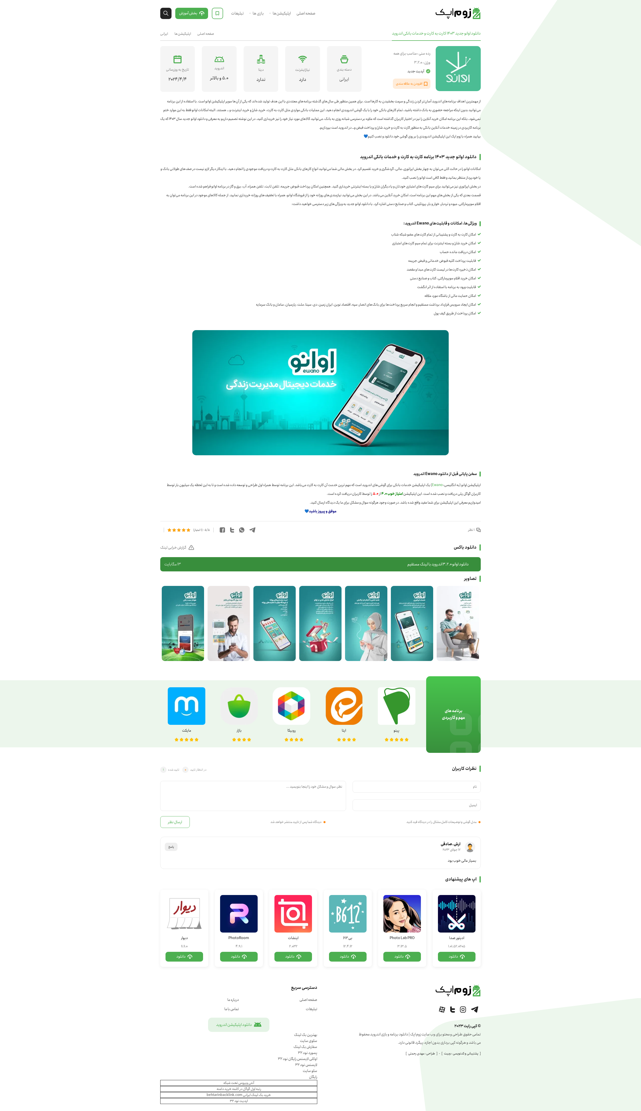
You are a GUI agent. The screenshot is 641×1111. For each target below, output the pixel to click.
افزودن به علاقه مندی (409, 83)
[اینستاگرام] (463, 1009)
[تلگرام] (474, 1009)
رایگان (313, 1077)
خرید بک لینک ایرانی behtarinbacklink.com (239, 1095)
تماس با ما (231, 1009)
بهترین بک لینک (305, 1035)
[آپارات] (442, 1009)
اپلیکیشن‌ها (282, 13)
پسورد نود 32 (307, 1053)
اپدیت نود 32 (239, 1101)
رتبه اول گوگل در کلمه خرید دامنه (239, 1089)
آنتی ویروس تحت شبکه (238, 1083)
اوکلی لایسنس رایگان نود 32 (297, 1059)
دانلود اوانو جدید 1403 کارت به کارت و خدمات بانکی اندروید (436, 33)
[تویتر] (452, 1009)
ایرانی (164, 34)
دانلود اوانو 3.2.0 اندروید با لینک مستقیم (316, 564)
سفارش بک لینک (305, 1047)
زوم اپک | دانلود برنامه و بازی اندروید (458, 13)
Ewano (437, 485)
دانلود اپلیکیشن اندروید (234, 1025)
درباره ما (233, 1000)
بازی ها (258, 13)
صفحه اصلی (305, 13)
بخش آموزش (188, 13)
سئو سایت (310, 1071)
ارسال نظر (175, 822)
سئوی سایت (308, 1041)
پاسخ (171, 846)
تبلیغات (237, 13)
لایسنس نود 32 (306, 1065)
